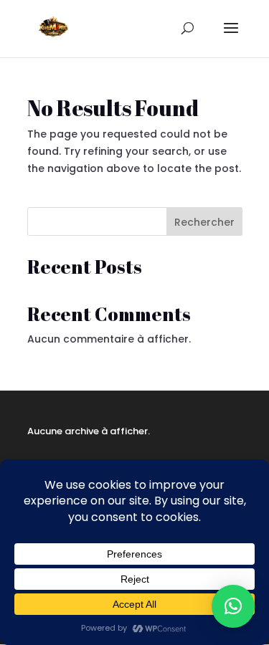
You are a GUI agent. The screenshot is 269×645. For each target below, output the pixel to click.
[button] (233, 606)
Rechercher (204, 222)
